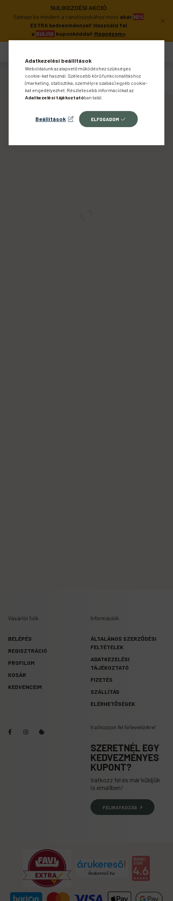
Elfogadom (105, 119)
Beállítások (50, 118)
